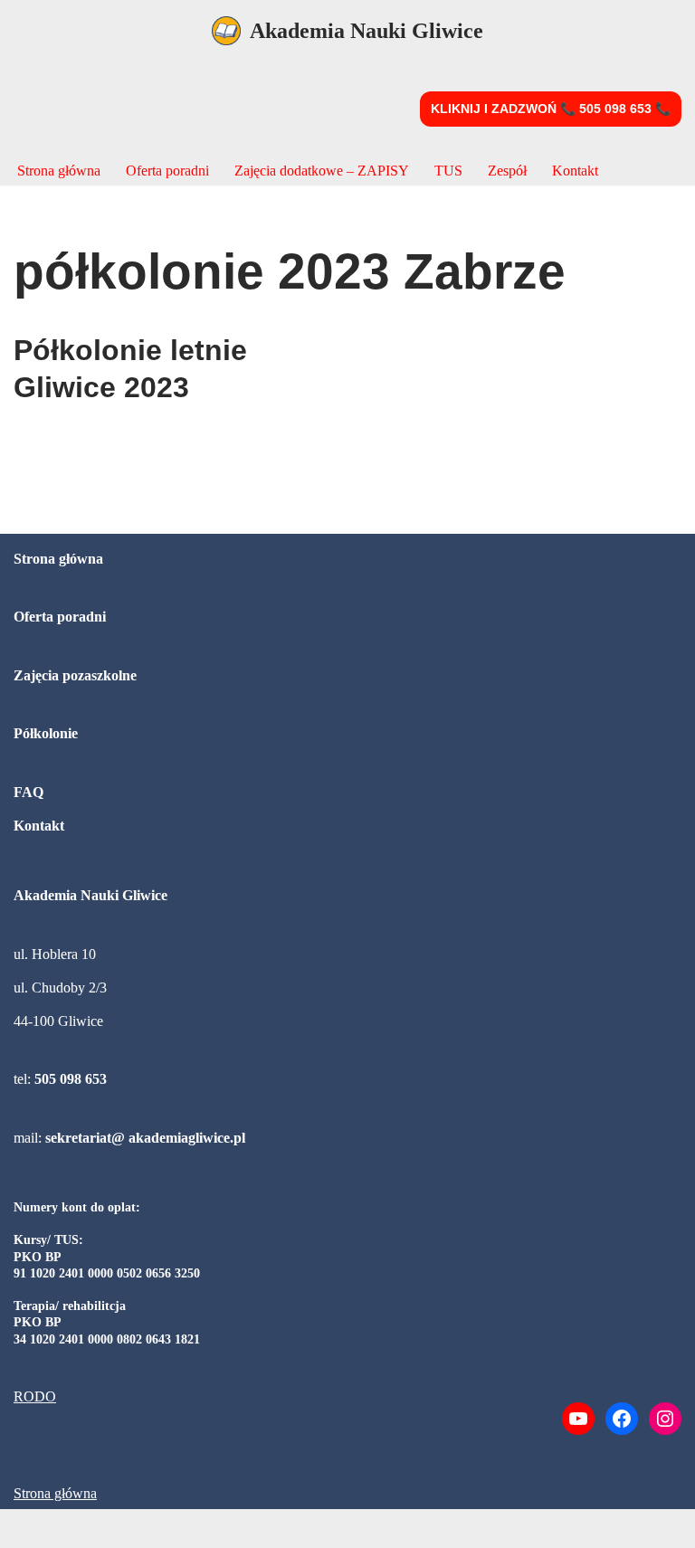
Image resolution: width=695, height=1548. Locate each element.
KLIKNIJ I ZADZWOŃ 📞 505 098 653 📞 (551, 108)
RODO (35, 1396)
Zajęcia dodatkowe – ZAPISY (321, 170)
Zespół (507, 170)
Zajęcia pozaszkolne (75, 675)
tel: (60, 1079)
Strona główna (58, 170)
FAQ (28, 792)
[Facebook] (621, 1418)
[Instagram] (665, 1418)
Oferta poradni (167, 170)
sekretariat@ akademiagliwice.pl (145, 1137)
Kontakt (575, 170)
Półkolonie (46, 733)
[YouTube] (578, 1418)
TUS (448, 170)
